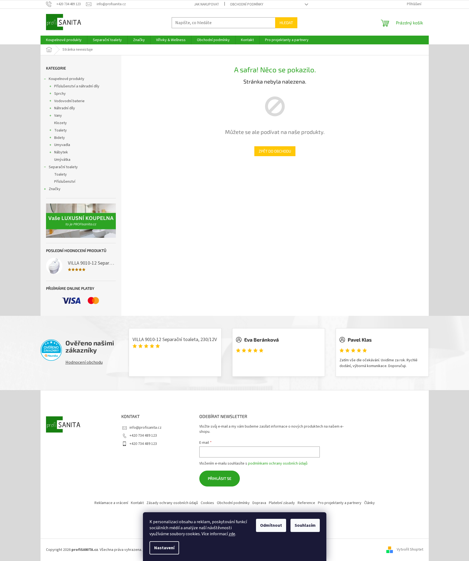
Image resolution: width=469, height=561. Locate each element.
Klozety (60, 123)
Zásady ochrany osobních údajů (172, 503)
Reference (306, 503)
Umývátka (62, 159)
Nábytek (61, 152)
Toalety (60, 130)
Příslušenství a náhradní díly (76, 86)
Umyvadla (62, 145)
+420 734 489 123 (143, 435)
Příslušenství (64, 181)
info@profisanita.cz (146, 427)
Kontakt (137, 503)
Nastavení (164, 548)
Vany (58, 115)
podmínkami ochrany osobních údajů (277, 463)
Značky (55, 189)
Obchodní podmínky (246, 4)
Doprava (259, 503)
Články (369, 503)
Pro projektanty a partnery (339, 503)
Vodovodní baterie (69, 101)
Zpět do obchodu (275, 151)
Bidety (59, 138)
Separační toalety (63, 167)
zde (232, 534)
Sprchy (60, 93)
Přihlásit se (219, 478)
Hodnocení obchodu (84, 362)
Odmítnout (271, 525)
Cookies (207, 503)
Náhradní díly (64, 108)
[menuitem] (64, 40)
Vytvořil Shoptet (410, 550)
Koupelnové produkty (66, 79)
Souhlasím (305, 525)
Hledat (286, 22)
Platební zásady (282, 503)
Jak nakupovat (206, 4)
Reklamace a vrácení (111, 503)
